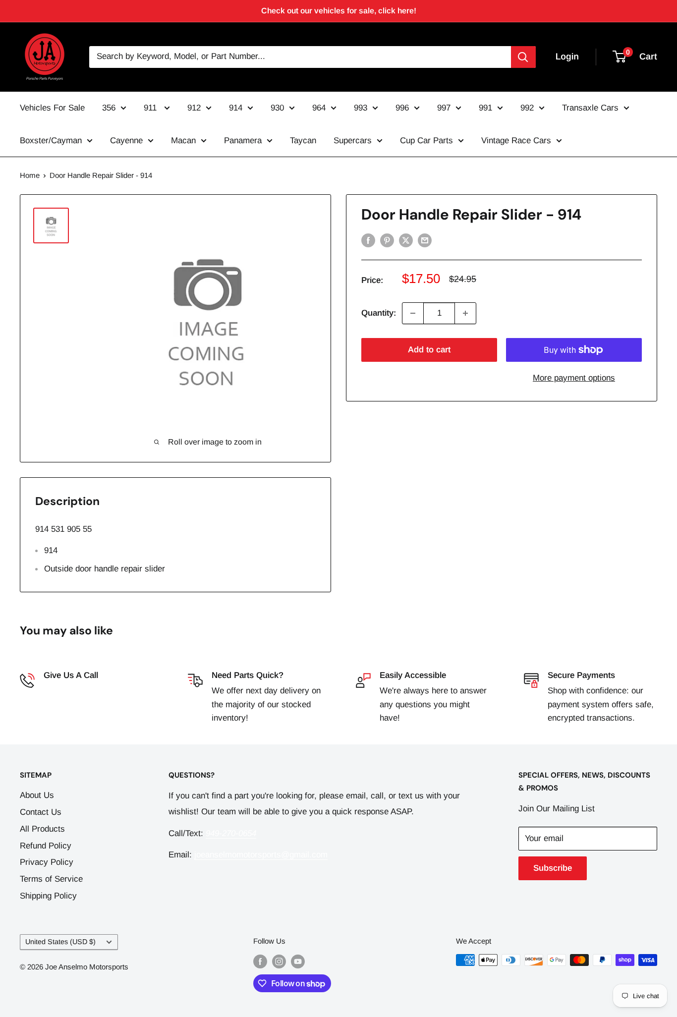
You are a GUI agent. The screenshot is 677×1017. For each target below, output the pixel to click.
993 (360, 108)
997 (444, 108)
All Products (42, 829)
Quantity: (378, 313)
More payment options (574, 378)
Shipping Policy (48, 896)
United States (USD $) (60, 942)
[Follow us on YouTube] (298, 961)
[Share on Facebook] (368, 240)
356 (108, 108)
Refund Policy (45, 845)
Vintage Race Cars (516, 140)
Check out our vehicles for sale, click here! (338, 10)
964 (319, 108)
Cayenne (126, 140)
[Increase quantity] (465, 313)
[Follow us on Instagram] (279, 961)
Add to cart (429, 349)
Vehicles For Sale (52, 108)
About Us (37, 795)
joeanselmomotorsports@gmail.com (261, 854)
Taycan (303, 140)
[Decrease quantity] (412, 313)
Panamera (243, 140)
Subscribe (552, 868)
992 (527, 108)
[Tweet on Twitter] (406, 240)
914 (235, 108)
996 (402, 108)
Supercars (353, 140)
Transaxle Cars (590, 108)
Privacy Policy (46, 862)
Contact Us (40, 812)
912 (194, 108)
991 (485, 108)
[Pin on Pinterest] (387, 240)
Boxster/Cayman (51, 140)
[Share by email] (425, 240)
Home (30, 175)
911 (151, 108)
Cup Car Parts (426, 140)
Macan (183, 140)
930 (277, 108)
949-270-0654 (69, 690)
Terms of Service (51, 879)
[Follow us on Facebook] (260, 961)
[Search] (523, 57)
